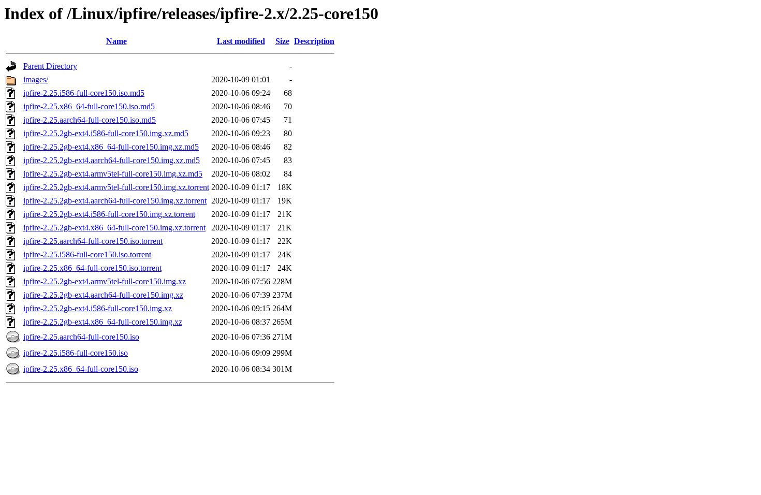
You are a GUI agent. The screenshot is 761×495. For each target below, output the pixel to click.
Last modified (241, 41)
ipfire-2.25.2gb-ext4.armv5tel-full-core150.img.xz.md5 (112, 173)
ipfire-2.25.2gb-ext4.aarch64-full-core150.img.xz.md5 (111, 160)
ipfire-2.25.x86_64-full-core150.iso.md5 (89, 106)
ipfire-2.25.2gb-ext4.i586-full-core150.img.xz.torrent (109, 214)
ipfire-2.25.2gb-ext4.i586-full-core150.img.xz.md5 (105, 133)
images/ (35, 79)
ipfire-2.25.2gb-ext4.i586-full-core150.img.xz (97, 308)
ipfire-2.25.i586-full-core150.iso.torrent (87, 254)
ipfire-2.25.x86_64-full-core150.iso (80, 369)
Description (314, 41)
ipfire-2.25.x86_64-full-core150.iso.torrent (92, 268)
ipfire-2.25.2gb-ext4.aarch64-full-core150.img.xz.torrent (115, 200)
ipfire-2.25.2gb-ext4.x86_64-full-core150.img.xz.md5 (111, 146)
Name (116, 41)
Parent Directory (50, 66)
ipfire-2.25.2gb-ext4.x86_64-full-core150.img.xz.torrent (114, 227)
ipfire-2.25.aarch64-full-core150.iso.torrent (93, 241)
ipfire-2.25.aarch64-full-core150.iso (81, 336)
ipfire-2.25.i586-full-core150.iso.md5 (83, 93)
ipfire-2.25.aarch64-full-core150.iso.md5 (89, 119)
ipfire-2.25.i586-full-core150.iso (75, 352)
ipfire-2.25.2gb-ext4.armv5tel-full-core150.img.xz (104, 281)
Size (282, 41)
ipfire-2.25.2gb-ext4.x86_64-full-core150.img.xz (102, 321)
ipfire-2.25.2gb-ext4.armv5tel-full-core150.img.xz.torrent (116, 187)
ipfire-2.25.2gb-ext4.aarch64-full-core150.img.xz (103, 294)
